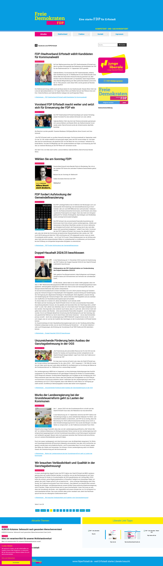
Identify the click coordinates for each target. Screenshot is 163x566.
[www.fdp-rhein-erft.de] (152, 532)
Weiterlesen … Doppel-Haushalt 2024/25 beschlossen (53, 333)
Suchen (123, 45)
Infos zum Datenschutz (8, 558)
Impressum (119, 34)
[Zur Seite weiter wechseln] (82, 510)
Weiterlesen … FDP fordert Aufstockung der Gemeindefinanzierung (57, 245)
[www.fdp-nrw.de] (113, 538)
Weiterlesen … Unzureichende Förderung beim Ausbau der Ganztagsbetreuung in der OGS (64, 388)
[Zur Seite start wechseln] (37, 510)
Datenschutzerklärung (105, 108)
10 (77, 510)
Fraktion (81, 34)
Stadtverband (62, 34)
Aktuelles (43, 34)
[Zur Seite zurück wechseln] (43, 510)
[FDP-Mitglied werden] (113, 103)
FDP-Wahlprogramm (114, 81)
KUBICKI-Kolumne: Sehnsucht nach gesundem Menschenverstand (32, 529)
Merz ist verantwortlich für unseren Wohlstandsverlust (27, 538)
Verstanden (16, 562)
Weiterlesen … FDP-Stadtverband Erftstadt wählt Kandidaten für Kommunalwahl (61, 97)
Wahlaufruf (57, 183)
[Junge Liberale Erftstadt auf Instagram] (113, 75)
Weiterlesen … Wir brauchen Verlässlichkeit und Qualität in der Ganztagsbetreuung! (62, 497)
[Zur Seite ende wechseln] (88, 510)
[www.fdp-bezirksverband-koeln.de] (132, 538)
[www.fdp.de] (93, 530)
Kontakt (100, 34)
